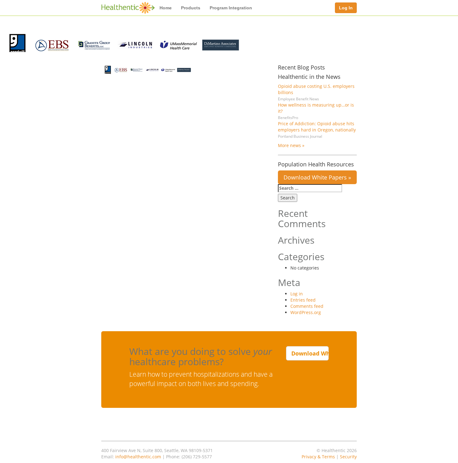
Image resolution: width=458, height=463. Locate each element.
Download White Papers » (317, 177)
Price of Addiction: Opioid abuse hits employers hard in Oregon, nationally (317, 127)
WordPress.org (305, 312)
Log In (346, 7)
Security (348, 457)
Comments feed (306, 306)
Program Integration (231, 7)
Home (166, 7)
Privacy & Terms (318, 457)
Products (190, 7)
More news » (291, 145)
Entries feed (303, 300)
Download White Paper (310, 353)
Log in (296, 294)
